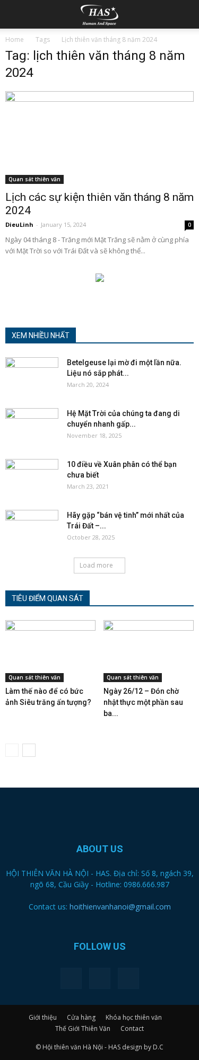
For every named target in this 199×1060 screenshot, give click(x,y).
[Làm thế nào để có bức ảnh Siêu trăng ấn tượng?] (50, 651)
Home (14, 39)
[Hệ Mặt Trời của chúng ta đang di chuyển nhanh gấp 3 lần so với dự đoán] (31, 426)
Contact (132, 1028)
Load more (96, 565)
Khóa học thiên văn (134, 1017)
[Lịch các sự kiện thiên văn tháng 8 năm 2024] (99, 137)
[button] (184, 14)
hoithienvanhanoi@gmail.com (120, 907)
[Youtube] (128, 978)
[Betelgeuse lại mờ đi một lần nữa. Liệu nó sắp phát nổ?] (31, 375)
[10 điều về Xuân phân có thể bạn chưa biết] (31, 477)
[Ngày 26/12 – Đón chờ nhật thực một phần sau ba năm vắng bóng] (148, 651)
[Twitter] (99, 978)
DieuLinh (19, 224)
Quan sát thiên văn (34, 179)
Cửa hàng (81, 1017)
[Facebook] (71, 978)
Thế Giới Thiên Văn (82, 1028)
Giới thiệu (43, 1017)
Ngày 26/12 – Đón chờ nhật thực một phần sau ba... (143, 702)
